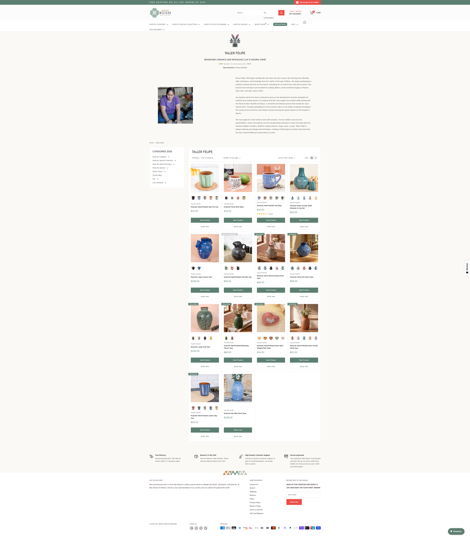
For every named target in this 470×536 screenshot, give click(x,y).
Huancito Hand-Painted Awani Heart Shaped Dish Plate (270, 347)
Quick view (205, 226)
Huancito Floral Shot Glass (234, 207)
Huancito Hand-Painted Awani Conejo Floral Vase (304, 347)
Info (293, 24)
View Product (205, 220)
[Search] (281, 12)
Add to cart (238, 430)
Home (151, 143)
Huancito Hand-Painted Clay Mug (269, 205)
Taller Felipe (160, 143)
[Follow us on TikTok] (205, 528)
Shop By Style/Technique (215, 24)
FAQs (252, 499)
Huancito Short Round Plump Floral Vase (270, 277)
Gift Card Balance (256, 513)
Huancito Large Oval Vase (200, 347)
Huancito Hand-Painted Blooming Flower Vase (236, 347)
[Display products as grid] (312, 158)
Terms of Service (256, 510)
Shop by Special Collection (184, 24)
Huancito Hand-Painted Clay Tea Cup (204, 207)
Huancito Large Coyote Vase (201, 277)
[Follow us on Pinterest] (201, 528)
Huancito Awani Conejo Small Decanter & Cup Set (301, 207)
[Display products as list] (316, 158)
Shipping (253, 492)
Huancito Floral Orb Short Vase (301, 277)
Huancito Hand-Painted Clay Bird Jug (238, 277)
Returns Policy (255, 506)
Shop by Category (157, 24)
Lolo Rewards (155, 29)
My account (295, 13)
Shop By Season (240, 24)
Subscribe (294, 502)
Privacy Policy (255, 502)
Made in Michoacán (235, 64)
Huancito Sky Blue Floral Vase (235, 413)
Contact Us (254, 484)
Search (252, 488)
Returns (253, 495)
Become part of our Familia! (309, 2)
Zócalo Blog (280, 24)
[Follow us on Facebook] (191, 528)
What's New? (260, 24)
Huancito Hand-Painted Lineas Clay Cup (204, 417)
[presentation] (218, 198)
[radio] (193, 198)
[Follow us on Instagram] (196, 528)
